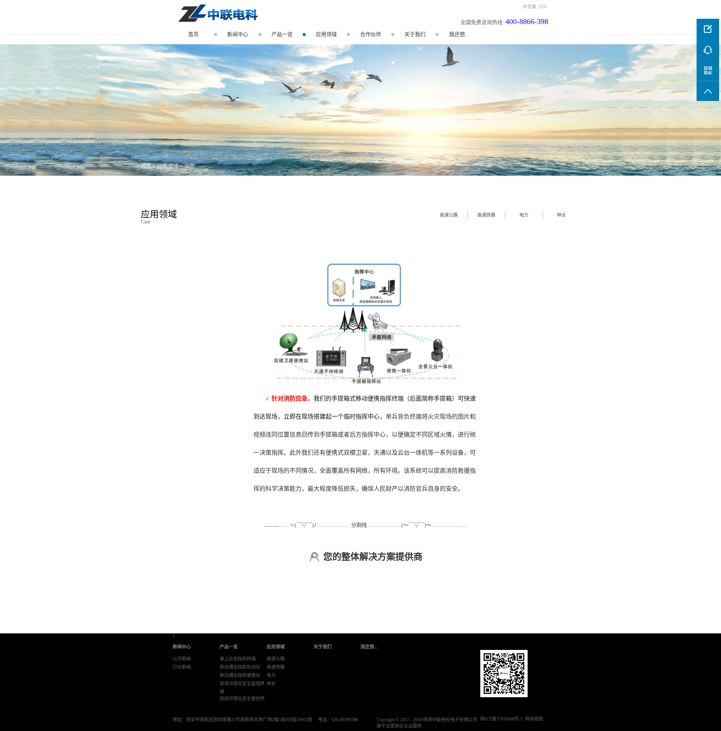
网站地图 (533, 719)
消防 (189, 166)
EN (544, 6)
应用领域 (167, 166)
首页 (193, 34)
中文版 (529, 6)
